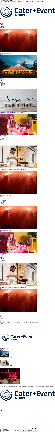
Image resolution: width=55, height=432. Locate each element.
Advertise (5, 3)
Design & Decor (2, 140)
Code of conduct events (11, 402)
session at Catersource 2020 (35, 322)
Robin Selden (2, 313)
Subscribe (1, 3)
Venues (2, 24)
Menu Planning (2, 258)
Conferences (3, 3)
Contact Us (3, 402)
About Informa (1, 429)
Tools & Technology (3, 85)
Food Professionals (3, 260)
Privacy (6, 429)
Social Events (2, 202)
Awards (2, 203)
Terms (7, 429)
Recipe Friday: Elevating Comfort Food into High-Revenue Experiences (6, 169)
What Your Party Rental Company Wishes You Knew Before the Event (6, 357)
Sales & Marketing (3, 84)
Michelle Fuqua (2, 79)
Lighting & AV (2, 142)
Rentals (1, 78)
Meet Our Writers (5, 402)
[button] (27, 2)
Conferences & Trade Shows (2, 135)
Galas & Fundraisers (3, 201)
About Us (1, 402)
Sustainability (2, 26)
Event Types (3, 204)
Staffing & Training (3, 83)
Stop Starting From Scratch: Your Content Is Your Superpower (5, 112)
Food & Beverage (4, 261)
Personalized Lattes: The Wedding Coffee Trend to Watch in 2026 (6, 365)
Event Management (4, 27)
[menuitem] (27, 22)
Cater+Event (2, 136)
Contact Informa (4, 429)
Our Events (1, 315)
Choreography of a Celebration (3, 53)
